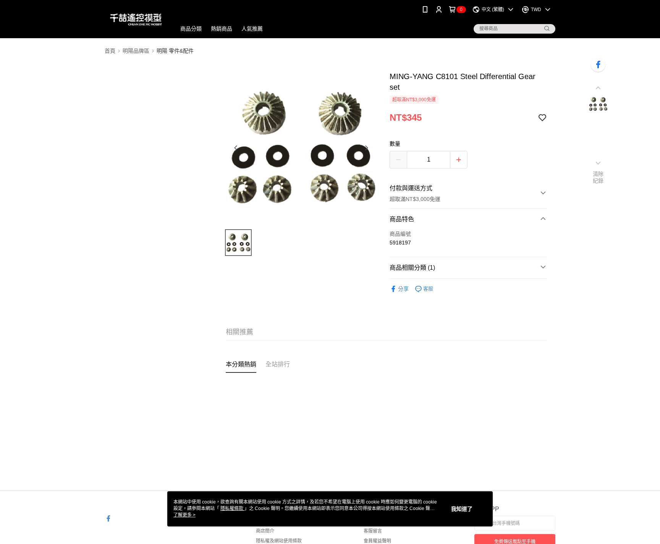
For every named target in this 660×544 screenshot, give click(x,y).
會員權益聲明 (377, 541)
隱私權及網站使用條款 (279, 541)
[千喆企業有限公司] (136, 20)
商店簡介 (265, 531)
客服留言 (373, 531)
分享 (403, 289)
